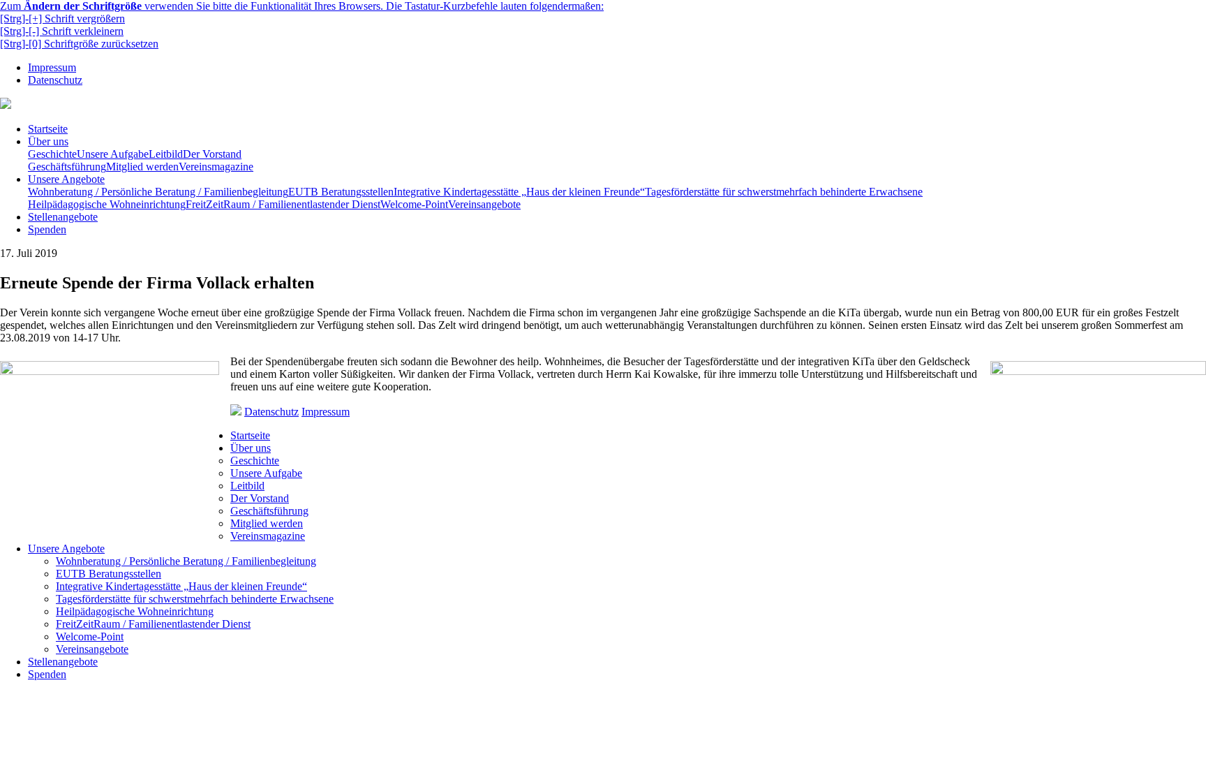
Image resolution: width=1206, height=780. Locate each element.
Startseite (48, 129)
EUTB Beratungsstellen (341, 192)
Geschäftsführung (67, 166)
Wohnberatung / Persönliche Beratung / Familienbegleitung (158, 192)
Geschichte (52, 154)
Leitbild (166, 154)
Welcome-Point (414, 204)
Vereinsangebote (484, 204)
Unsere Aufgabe (113, 154)
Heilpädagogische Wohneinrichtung (107, 204)
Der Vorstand (212, 154)
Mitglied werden (142, 166)
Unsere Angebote (66, 179)
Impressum (52, 67)
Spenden (47, 229)
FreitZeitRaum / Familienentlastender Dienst (283, 204)
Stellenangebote (63, 217)
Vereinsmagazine (216, 166)
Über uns (48, 141)
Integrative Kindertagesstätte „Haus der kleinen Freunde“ (519, 192)
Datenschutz (55, 80)
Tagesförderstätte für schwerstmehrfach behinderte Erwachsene (784, 192)
